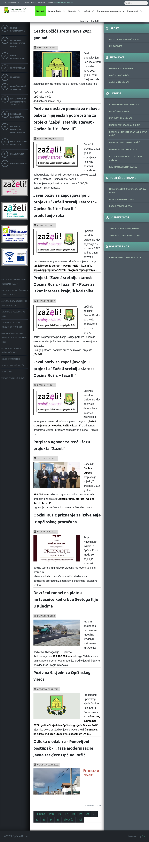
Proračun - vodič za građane (18, 88)
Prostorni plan (17, 68)
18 (73, 813)
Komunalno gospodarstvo (17, 115)
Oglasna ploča (17, 154)
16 (59, 813)
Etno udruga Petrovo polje (124, 104)
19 (80, 813)
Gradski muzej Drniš (10, 359)
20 (87, 813)
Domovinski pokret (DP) (121, 199)
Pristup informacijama (17, 29)
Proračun (14, 77)
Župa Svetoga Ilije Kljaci (12, 378)
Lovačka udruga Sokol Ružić (124, 142)
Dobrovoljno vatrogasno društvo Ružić (128, 134)
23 (43, 819)
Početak (40, 813)
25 (57, 819)
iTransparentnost (18, 163)
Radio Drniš (6, 372)
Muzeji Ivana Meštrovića (12, 365)
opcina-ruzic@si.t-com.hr (63, 2)
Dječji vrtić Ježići (119, 75)
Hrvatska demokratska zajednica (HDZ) (127, 191)
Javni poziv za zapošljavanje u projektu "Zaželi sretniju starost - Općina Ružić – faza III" (65, 368)
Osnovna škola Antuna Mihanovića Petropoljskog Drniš (14, 337)
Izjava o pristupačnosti (17, 57)
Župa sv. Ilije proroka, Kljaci (124, 235)
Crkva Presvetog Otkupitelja (125, 257)
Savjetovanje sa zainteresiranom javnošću (18, 102)
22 (37, 819)
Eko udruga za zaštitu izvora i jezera (125, 158)
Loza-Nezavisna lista (120, 206)
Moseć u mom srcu (119, 111)
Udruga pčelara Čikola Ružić (124, 125)
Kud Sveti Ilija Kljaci (120, 118)
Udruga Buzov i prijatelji (123, 149)
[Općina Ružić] (15, 10)
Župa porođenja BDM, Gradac (124, 228)
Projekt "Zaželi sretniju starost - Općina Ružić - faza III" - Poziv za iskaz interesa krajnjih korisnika (64, 284)
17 (66, 813)
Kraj (79, 819)
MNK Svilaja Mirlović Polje (124, 39)
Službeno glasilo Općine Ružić (18, 143)
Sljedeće (68, 819)
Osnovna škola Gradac (121, 68)
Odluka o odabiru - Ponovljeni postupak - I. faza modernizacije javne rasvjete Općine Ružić (63, 748)
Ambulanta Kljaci (119, 82)
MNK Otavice (115, 46)
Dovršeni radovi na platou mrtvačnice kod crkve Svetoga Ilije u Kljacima (65, 599)
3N (143, 836)
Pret (51, 813)
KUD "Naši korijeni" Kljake (123, 167)
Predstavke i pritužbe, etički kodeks (17, 43)
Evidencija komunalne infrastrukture (17, 129)
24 (50, 819)
